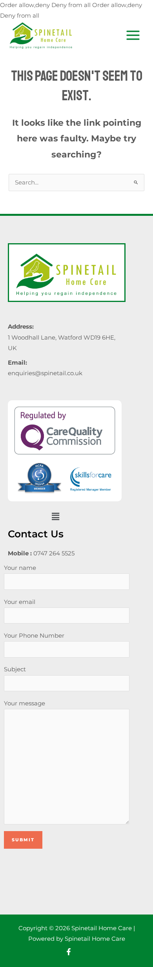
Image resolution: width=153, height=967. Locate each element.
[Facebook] (68, 951)
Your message (24, 703)
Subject (15, 669)
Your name (20, 567)
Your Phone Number (34, 635)
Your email (19, 602)
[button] (55, 516)
